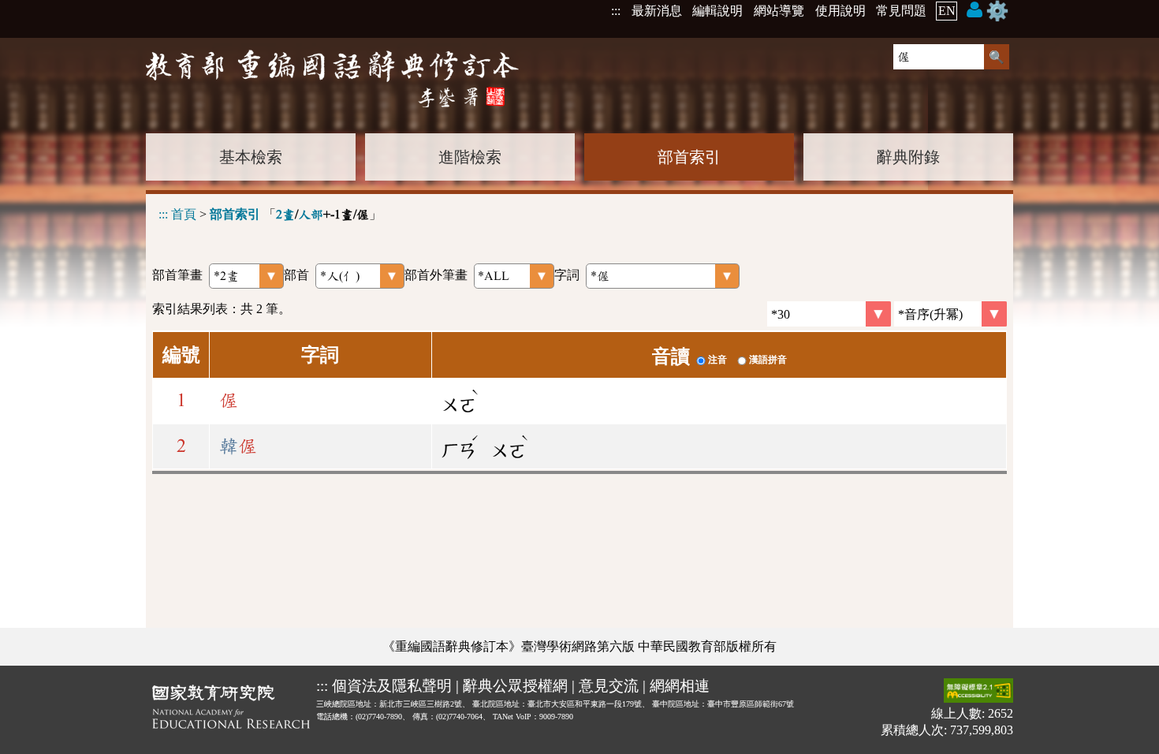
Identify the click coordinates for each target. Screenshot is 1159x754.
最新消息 (657, 10)
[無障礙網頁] (978, 692)
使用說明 (840, 10)
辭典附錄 (908, 157)
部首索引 (689, 157)
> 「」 (270, 214)
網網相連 (680, 685)
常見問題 (901, 10)
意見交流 (609, 685)
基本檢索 (250, 157)
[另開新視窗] (231, 710)
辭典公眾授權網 (515, 685)
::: (615, 10)
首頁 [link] (183, 214)
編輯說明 (717, 10)
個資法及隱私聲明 (392, 685)
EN (947, 10)
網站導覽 (779, 10)
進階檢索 (469, 157)
